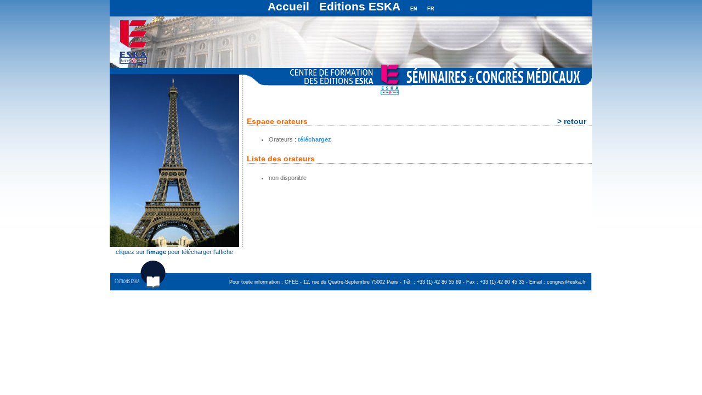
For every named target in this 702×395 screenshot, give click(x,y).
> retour (571, 121)
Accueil (288, 6)
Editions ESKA (359, 6)
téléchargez (314, 139)
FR (430, 9)
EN (413, 9)
